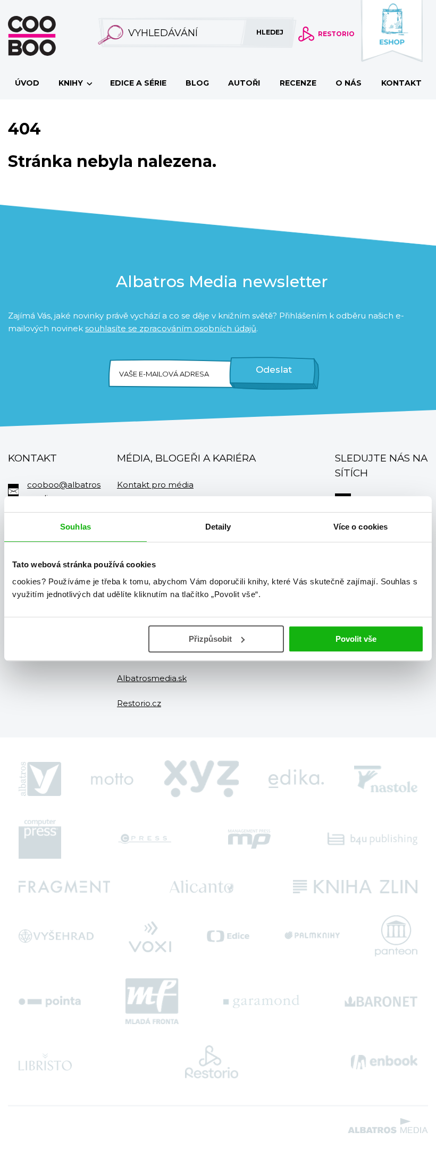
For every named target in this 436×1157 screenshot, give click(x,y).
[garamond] (261, 1001)
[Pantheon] (396, 936)
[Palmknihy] (312, 936)
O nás (349, 83)
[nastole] (386, 779)
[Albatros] (40, 779)
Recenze (298, 83)
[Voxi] (150, 936)
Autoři (244, 83)
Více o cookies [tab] (360, 526)
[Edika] (296, 779)
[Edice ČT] (228, 936)
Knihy (71, 83)
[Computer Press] (40, 839)
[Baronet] (381, 1001)
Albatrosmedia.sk (152, 678)
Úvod (27, 83)
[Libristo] (45, 1062)
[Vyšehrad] (56, 936)
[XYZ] (201, 779)
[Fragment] (64, 886)
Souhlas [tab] (75, 526)
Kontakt (401, 83)
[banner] (49, 36)
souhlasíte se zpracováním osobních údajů (170, 328)
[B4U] (372, 839)
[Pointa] (49, 1001)
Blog (197, 83)
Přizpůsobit (210, 638)
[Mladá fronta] (152, 1001)
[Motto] (112, 779)
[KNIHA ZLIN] (355, 886)
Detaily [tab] (218, 526)
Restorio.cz (139, 703)
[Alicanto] (202, 886)
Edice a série (138, 83)
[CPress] (144, 839)
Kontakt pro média (155, 485)
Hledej (269, 32)
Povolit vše (356, 638)
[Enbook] (384, 1062)
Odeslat (274, 369)
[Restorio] (211, 1062)
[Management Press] (249, 839)
